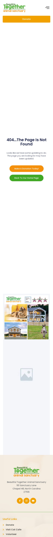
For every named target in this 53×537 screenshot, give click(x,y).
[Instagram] (26, 501)
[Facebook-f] (20, 501)
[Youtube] (33, 501)
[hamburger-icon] (47, 7)
